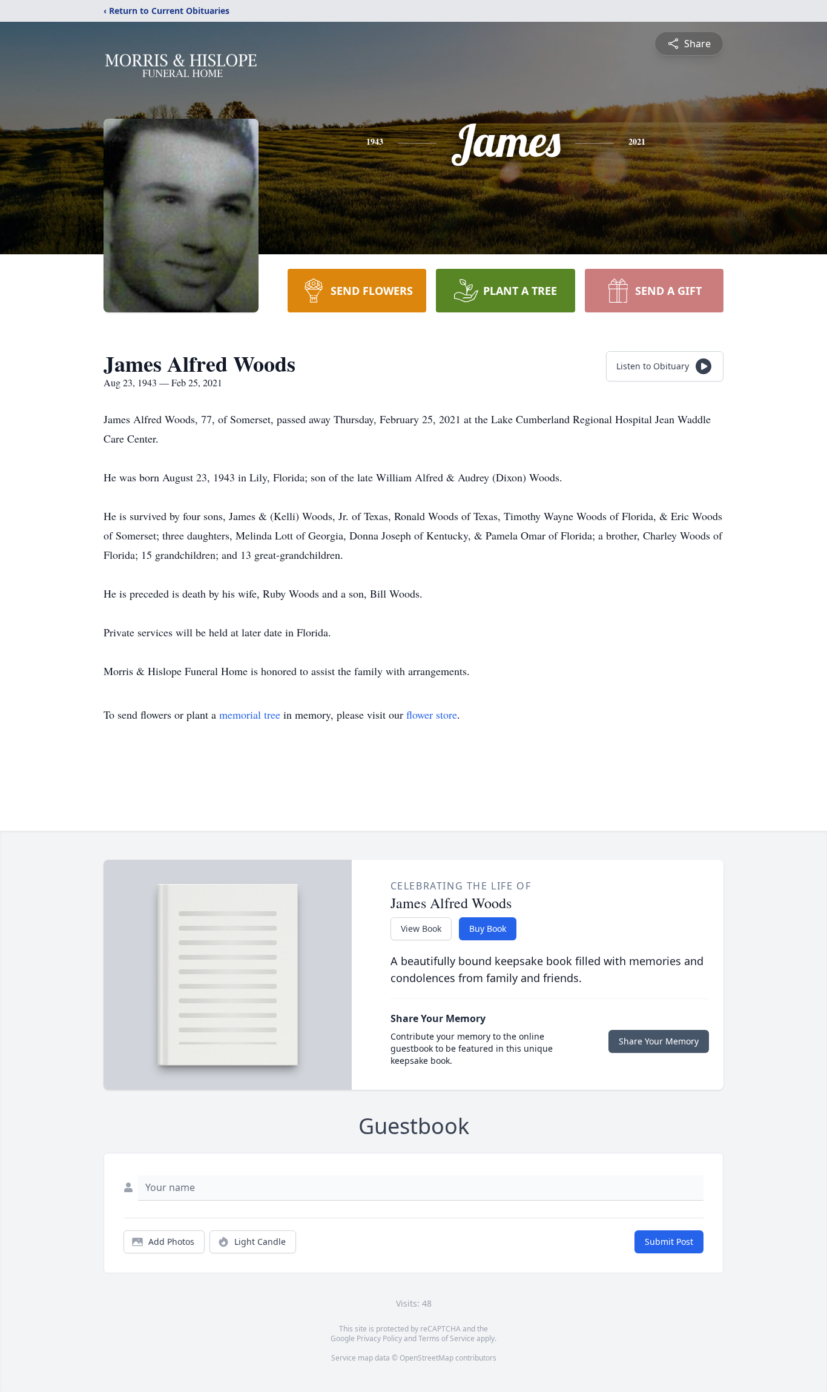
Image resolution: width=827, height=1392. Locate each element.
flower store (431, 714)
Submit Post (669, 1241)
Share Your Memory (659, 1041)
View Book (421, 928)
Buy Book (487, 928)
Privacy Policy (379, 1338)
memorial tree (249, 714)
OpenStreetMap (426, 1358)
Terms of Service (446, 1338)
